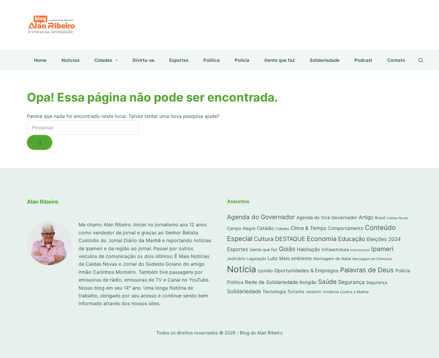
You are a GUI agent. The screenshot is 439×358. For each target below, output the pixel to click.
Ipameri (382, 249)
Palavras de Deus (367, 270)
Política (211, 60)
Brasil (380, 217)
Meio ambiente (295, 258)
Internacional (360, 250)
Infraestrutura (335, 249)
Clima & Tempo (308, 228)
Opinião (265, 270)
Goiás (287, 249)
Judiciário (236, 258)
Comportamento (345, 228)
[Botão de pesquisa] (39, 142)
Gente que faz (279, 60)
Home (40, 60)
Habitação (308, 249)
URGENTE (313, 292)
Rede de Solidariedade (271, 282)
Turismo (295, 291)
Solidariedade (325, 60)
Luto (273, 258)
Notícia (241, 269)
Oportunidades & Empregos (306, 271)
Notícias (70, 60)
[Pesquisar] (420, 60)
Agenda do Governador (261, 217)
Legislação (256, 258)
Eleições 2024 (384, 239)
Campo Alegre (241, 228)
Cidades (103, 60)
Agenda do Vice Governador (327, 217)
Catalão (265, 228)
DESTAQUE (290, 238)
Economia (322, 238)
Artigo (366, 217)
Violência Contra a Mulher (346, 292)
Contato (396, 60)
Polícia (242, 60)
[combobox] (83, 127)
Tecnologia (274, 291)
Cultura (264, 238)
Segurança (351, 282)
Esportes (178, 60)
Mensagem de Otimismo (372, 259)
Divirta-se (143, 60)
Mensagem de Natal (332, 258)
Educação (351, 238)
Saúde (327, 281)
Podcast (363, 60)
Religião (308, 282)
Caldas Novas (397, 218)
